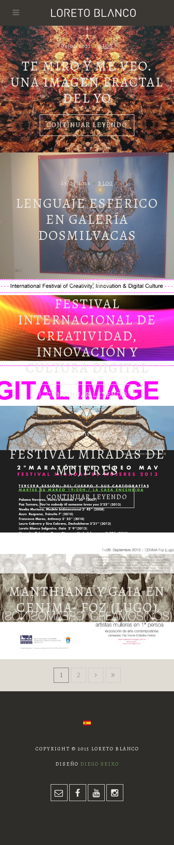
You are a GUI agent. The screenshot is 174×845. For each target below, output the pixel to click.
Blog (105, 46)
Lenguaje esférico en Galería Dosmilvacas (87, 219)
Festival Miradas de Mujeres (87, 462)
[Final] (113, 675)
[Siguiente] (95, 675)
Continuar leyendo (87, 125)
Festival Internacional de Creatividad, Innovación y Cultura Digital (87, 335)
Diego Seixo (99, 764)
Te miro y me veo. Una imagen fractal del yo (87, 82)
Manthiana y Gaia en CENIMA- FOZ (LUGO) (87, 599)
